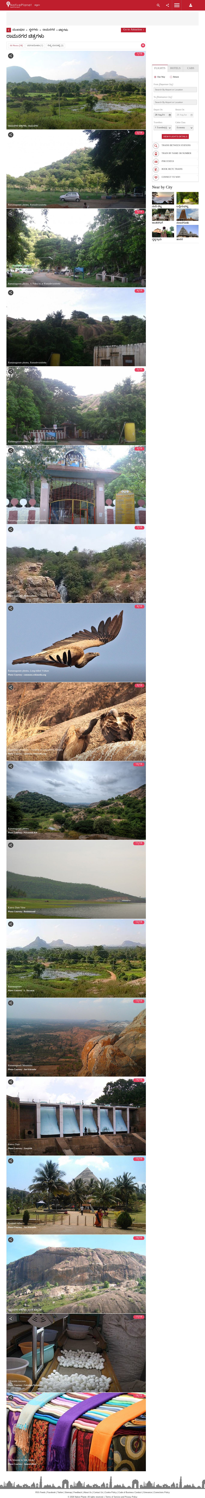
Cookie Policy (111, 1492)
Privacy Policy (131, 1497)
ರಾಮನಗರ (49, 30)
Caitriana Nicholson (33, 1385)
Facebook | (52, 1492)
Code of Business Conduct (130, 1492)
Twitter (60, 1492)
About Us (88, 1492)
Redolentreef (29, 912)
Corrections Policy (162, 1492)
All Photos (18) (16, 46)
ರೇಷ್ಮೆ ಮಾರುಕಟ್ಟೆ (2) (55, 46)
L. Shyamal (29, 991)
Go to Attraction (132, 30)
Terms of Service (113, 1497)
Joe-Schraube (30, 1069)
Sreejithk (28, 1148)
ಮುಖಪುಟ (18, 30)
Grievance (147, 1492)
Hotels (175, 69)
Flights (159, 69)
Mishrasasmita (30, 596)
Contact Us (98, 1492)
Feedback (78, 1492)
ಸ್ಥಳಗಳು (33, 30)
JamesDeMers (30, 1464)
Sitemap (68, 1492)
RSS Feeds (40, 1492)
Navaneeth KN (30, 833)
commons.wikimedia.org (35, 675)
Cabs (190, 69)
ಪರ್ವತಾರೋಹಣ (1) (35, 46)
